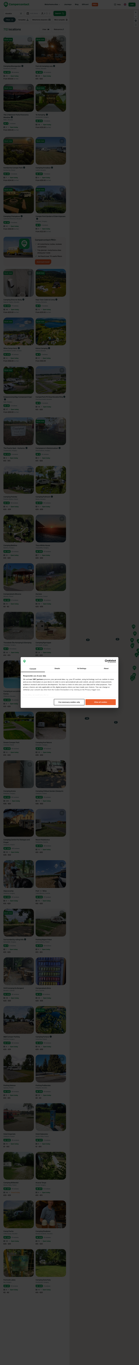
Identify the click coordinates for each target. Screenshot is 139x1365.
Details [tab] (57, 668)
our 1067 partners (36, 679)
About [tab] (106, 668)
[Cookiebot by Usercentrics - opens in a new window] (106, 661)
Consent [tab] (33, 669)
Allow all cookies (100, 702)
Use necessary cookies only (69, 702)
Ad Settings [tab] (81, 668)
